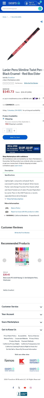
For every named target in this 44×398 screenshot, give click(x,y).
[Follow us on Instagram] (31, 387)
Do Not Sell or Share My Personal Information (21, 349)
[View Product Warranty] (7, 208)
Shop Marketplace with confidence (15, 156)
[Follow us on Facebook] (13, 387)
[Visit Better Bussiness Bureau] (22, 394)
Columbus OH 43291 (14, 110)
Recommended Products (15, 243)
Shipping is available (13, 124)
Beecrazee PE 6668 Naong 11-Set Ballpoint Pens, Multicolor (20, 279)
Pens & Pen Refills (16, 17)
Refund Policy (8, 338)
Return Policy (15, 208)
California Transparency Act (30, 344)
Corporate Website (21, 338)
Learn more (18, 165)
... (8, 17)
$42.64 (5, 272)
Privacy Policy (34, 338)
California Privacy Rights (11, 344)
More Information (12, 203)
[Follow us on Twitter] (19, 387)
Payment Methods (27, 341)
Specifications (10, 175)
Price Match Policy (10, 336)
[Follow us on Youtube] (25, 387)
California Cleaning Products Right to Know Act (21, 346)
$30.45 (6, 274)
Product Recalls (14, 341)
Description (9, 170)
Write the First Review (31, 83)
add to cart (15, 137)
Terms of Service (33, 336)
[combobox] (22, 8)
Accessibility (22, 336)
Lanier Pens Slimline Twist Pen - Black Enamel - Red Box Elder (23, 71)
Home (4, 17)
